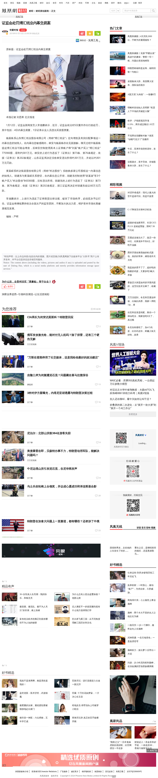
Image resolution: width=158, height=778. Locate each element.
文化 (93, 3)
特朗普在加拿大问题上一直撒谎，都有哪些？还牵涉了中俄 (63, 521)
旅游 (100, 3)
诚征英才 (74, 771)
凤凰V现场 (117, 344)
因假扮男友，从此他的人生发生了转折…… (120, 549)
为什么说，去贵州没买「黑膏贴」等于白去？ (26, 281)
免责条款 (98, 771)
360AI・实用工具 (88, 40)
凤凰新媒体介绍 (21, 771)
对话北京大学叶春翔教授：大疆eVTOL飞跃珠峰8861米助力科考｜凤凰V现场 (132, 391)
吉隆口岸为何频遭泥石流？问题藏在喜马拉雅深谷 (57, 375)
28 (99, 495)
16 (99, 402)
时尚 (61, 3)
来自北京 (25, 33)
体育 (54, 3)
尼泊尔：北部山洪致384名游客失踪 (49, 433)
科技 (80, 3)
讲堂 (139, 528)
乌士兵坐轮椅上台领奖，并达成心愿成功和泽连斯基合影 (62, 486)
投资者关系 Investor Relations (44, 771)
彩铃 (148, 528)
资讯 (12, 3)
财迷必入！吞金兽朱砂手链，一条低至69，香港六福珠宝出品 (145, 745)
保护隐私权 (86, 771)
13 (99, 384)
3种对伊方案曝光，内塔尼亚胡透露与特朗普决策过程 (60, 393)
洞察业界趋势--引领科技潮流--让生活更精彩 (25, 294)
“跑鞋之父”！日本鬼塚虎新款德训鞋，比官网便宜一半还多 (120, 745)
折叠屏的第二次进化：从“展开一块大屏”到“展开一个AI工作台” (133, 406)
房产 (74, 3)
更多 (126, 3)
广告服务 (64, 771)
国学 (113, 3)
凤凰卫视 (33, 3)
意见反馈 (109, 771)
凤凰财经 (139, 435)
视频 (18, 3)
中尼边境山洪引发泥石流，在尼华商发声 (52, 468)
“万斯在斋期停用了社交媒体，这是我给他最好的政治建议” (63, 357)
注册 (135, 3)
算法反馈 (97, 309)
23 (99, 530)
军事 (87, 3)
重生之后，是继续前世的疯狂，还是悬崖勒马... (145, 550)
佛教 (106, 3)
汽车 (67, 3)
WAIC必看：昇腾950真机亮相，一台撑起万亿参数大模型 (132, 382)
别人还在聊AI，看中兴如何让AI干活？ (131, 399)
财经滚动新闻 (42, 11)
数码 (119, 3)
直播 (25, 3)
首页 (5, 3)
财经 (42, 3)
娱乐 (48, 3)
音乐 (143, 528)
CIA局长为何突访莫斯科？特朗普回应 (50, 317)
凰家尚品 (116, 721)
